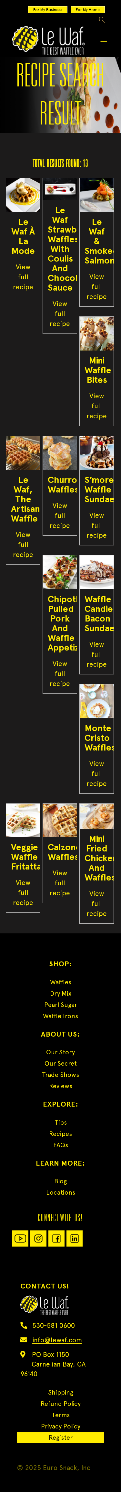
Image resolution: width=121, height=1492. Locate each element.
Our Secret (61, 1063)
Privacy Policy (60, 1426)
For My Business (47, 9)
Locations (60, 1192)
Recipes (60, 1134)
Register (61, 1437)
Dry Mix (60, 993)
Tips (61, 1122)
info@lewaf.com (57, 1340)
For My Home (88, 9)
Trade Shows (60, 1075)
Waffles (60, 982)
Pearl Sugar (60, 1005)
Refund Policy (61, 1403)
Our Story (60, 1052)
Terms (61, 1415)
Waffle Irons (60, 1016)
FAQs (60, 1145)
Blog (60, 1181)
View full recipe (23, 277)
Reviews (60, 1086)
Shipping (60, 1392)
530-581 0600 (53, 1325)
